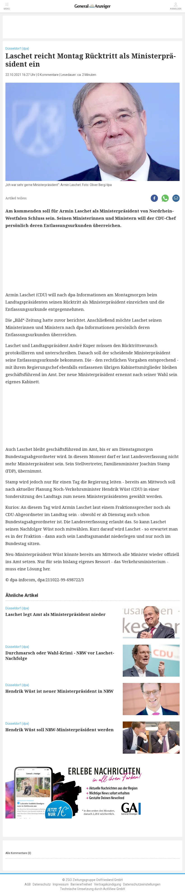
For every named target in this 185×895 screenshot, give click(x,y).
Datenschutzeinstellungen (141, 884)
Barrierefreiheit (81, 884)
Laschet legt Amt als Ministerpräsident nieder (55, 614)
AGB (28, 884)
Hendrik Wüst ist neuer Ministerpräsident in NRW (59, 691)
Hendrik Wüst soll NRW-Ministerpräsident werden (59, 729)
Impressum (61, 884)
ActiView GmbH (114, 889)
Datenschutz (42, 884)
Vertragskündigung (107, 884)
